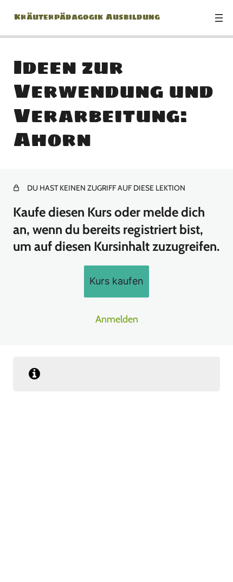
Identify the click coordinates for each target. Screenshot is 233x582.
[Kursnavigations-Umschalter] (218, 17)
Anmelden (116, 319)
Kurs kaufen (116, 281)
